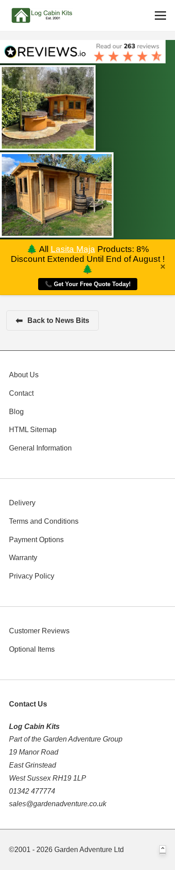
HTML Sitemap (33, 429)
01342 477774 (32, 791)
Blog (16, 411)
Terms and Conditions (44, 521)
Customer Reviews (39, 631)
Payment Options (36, 539)
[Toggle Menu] (160, 15)
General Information (40, 448)
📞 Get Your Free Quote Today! (88, 284)
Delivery (22, 503)
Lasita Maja (73, 249)
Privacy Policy (31, 576)
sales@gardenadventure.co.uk (57, 804)
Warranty (23, 557)
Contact (21, 393)
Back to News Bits (52, 320)
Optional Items (32, 649)
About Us (24, 375)
